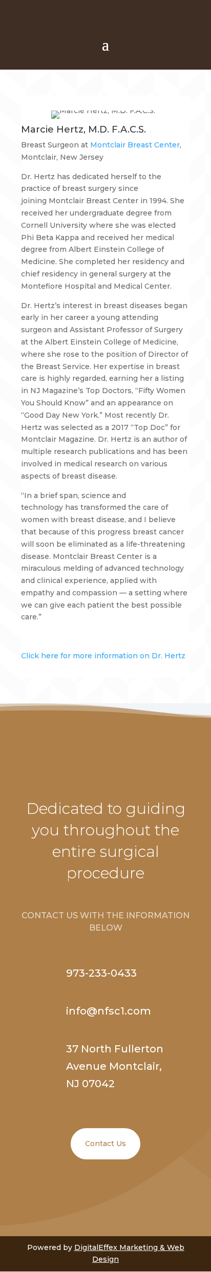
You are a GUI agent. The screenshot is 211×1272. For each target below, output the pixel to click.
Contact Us (105, 1143)
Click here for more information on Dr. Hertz (103, 655)
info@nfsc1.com (108, 1011)
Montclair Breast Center (135, 144)
